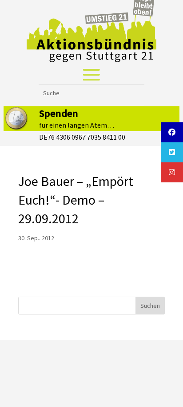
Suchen (150, 306)
